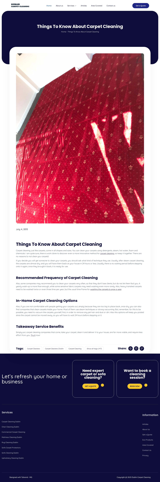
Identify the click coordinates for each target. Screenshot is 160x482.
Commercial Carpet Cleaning (13, 432)
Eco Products (147, 440)
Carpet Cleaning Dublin (11, 422)
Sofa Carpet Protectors (11, 448)
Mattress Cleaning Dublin (12, 437)
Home (48, 6)
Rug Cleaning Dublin (10, 442)
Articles (84, 6)
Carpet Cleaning (75, 349)
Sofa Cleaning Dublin (10, 453)
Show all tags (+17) (94, 349)
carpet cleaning (107, 253)
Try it (33, 335)
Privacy (145, 455)
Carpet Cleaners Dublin (54, 349)
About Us (146, 429)
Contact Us (146, 450)
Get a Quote (147, 435)
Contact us (111, 6)
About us (59, 6)
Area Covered (96, 6)
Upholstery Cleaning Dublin (13, 458)
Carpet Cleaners (33, 349)
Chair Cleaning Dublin (10, 427)
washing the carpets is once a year (105, 289)
